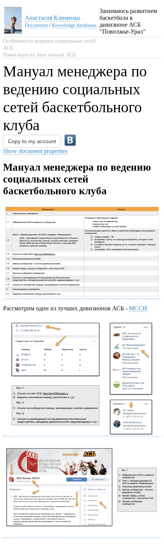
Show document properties (35, 151)
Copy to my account (32, 141)
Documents (36, 25)
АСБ (8, 48)
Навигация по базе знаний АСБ (39, 55)
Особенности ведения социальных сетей (49, 41)
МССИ (138, 308)
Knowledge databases (74, 25)
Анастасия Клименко (52, 18)
